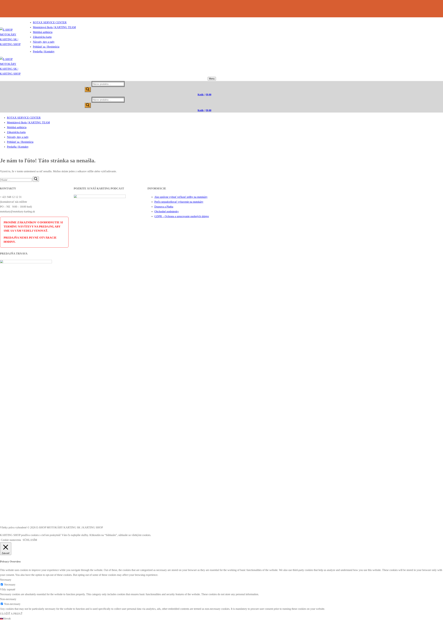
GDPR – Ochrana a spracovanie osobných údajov (181, 216)
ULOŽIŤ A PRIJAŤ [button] (11, 613)
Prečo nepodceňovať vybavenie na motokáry (178, 201)
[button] (221, 618)
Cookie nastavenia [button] (11, 539)
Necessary (9, 584)
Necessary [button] (5, 579)
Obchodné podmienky (166, 211)
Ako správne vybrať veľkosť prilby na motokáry (180, 196)
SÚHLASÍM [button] (30, 539)
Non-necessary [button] (8, 599)
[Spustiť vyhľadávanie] (88, 89)
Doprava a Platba (163, 206)
